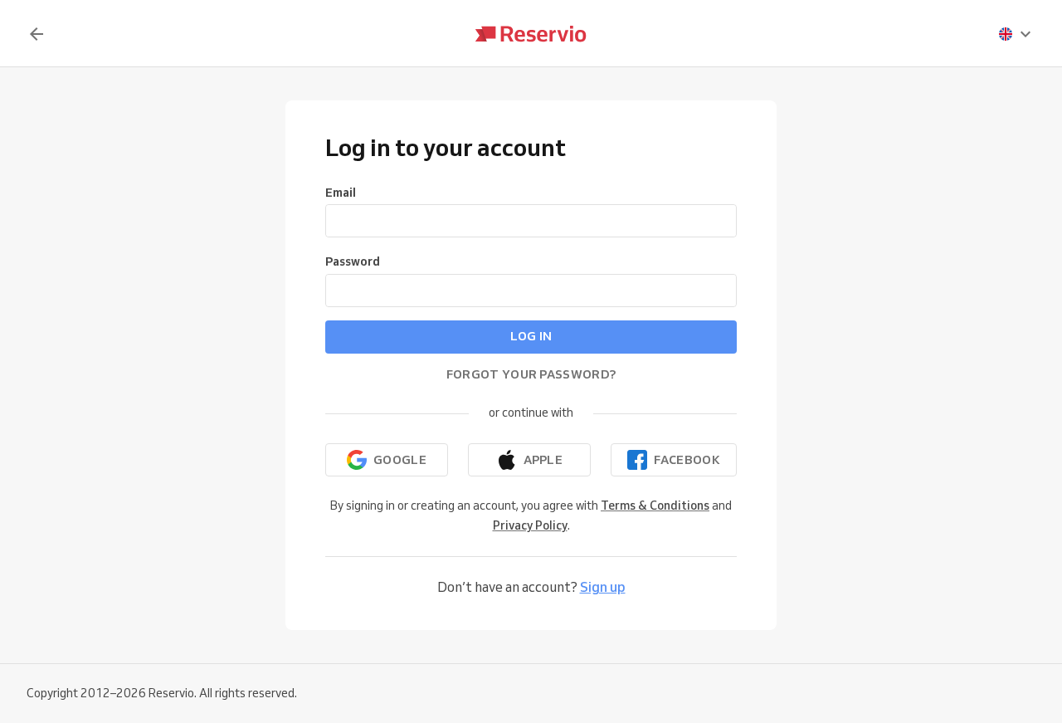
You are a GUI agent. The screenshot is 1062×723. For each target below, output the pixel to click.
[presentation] (1015, 34)
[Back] (36, 34)
